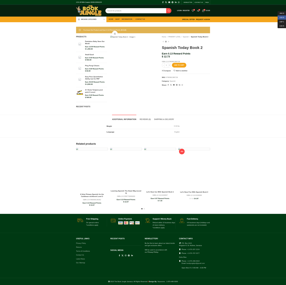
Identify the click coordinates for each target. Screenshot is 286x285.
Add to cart (179, 65)
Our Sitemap (80, 263)
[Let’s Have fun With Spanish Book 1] (160, 169)
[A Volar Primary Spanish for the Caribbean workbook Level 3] (92, 170)
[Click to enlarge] (115, 33)
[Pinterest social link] (172, 2)
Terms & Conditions (83, 251)
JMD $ (281, 13)
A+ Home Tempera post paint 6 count (94, 91)
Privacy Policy (81, 243)
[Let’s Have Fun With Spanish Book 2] (194, 169)
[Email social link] (169, 2)
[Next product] (168, 41)
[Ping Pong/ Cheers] (79, 68)
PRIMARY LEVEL (174, 37)
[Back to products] (166, 41)
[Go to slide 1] (141, 208)
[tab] (124, 118)
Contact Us (80, 255)
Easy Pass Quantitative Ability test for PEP (94, 78)
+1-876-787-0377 (193, 253)
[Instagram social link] (125, 255)
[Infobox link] (91, 222)
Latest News (80, 259)
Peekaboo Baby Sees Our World (95, 42)
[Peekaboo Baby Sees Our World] (79, 45)
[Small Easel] (79, 57)
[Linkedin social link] (175, 2)
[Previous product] (163, 41)
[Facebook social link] (163, 2)
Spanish (186, 37)
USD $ (281, 17)
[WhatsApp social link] (178, 2)
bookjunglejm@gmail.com (195, 263)
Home (164, 37)
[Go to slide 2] (144, 208)
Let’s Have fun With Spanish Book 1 (160, 192)
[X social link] (166, 2)
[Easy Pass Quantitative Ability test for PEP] (79, 80)
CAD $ (281, 26)
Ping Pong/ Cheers (92, 66)
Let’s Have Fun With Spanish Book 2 (194, 192)
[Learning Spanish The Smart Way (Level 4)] (126, 168)
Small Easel (89, 54)
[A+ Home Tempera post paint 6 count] (79, 94)
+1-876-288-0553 (193, 261)
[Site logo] (89, 10)
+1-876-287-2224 (193, 249)
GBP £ (281, 22)
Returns (79, 247)
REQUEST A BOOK (203, 19)
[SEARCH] (168, 10)
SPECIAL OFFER (188, 19)
